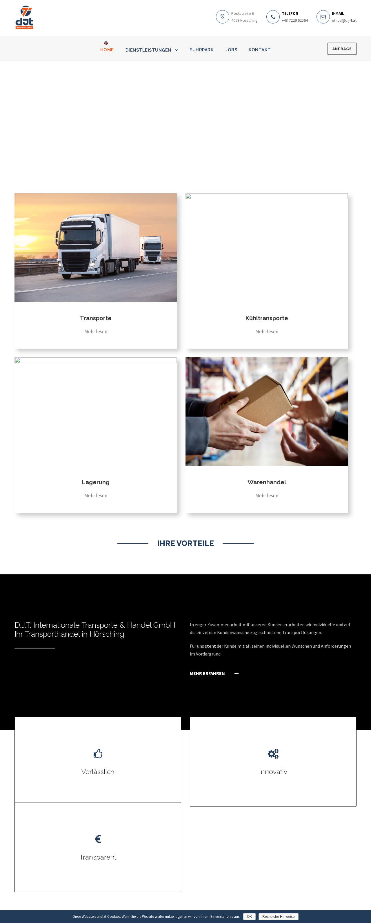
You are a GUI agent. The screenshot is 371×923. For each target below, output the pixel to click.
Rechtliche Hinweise (278, 917)
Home (107, 49)
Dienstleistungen (148, 50)
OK (249, 917)
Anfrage (342, 48)
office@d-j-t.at (344, 20)
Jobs (231, 49)
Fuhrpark (202, 49)
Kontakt (260, 49)
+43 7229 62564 (295, 20)
